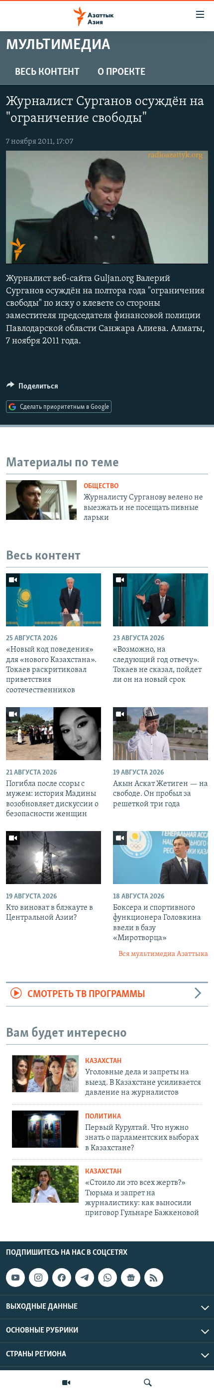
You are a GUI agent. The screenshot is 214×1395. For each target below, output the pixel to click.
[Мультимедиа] (66, 1382)
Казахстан (103, 1061)
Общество (101, 486)
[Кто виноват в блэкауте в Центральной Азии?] (53, 857)
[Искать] (148, 1382)
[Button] (32, 388)
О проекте (121, 72)
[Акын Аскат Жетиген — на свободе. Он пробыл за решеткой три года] (160, 733)
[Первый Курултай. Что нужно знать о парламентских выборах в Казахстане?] (45, 1129)
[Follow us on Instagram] (38, 1277)
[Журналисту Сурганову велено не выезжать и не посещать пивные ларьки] (41, 500)
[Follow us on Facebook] (61, 1277)
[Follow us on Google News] (130, 1277)
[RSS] (153, 1277)
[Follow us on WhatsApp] (107, 1277)
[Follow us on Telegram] (84, 1277)
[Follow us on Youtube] (15, 1277)
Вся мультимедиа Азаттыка (163, 954)
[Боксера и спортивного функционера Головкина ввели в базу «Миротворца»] (160, 857)
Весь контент (47, 72)
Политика (103, 1116)
